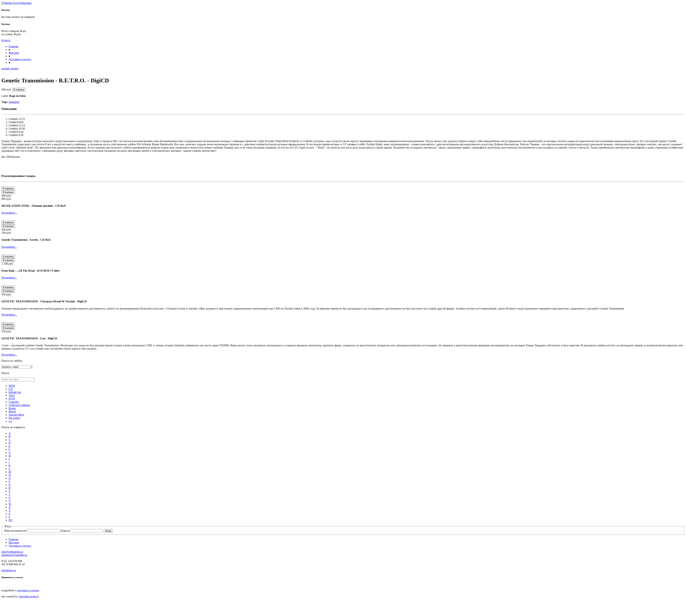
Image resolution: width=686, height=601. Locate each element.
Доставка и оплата (20, 59)
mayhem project (29, 596)
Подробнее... (9, 212)
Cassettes (14, 401)
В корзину (19, 89)
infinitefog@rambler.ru (14, 555)
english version (9, 68)
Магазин (14, 52)
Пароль (65, 530)
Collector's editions (19, 405)
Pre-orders (14, 417)
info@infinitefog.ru (12, 551)
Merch (12, 411)
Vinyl (12, 395)
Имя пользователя (15, 530)
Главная (13, 46)
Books (12, 408)
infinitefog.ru (8, 570)
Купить (5, 40)
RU (11, 520)
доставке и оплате (28, 590)
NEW (12, 385)
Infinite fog (15, 392)
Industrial (14, 101)
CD (11, 388)
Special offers (16, 414)
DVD (12, 398)
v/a (10, 421)
